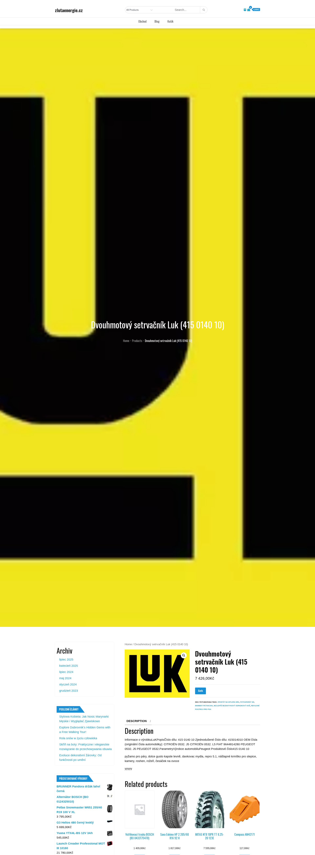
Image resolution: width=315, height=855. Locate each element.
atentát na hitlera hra (228, 702)
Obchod (142, 21)
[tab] (138, 721)
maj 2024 (65, 678)
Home (128, 644)
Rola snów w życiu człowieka (78, 738)
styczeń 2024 (68, 684)
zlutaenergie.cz (69, 10)
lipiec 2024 (66, 672)
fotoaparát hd (247, 702)
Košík (170, 21)
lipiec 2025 (66, 659)
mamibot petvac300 (204, 706)
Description (136, 721)
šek (200, 690)
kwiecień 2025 (68, 665)
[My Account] (244, 9)
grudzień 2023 (68, 690)
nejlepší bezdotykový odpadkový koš (232, 706)
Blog (157, 21)
